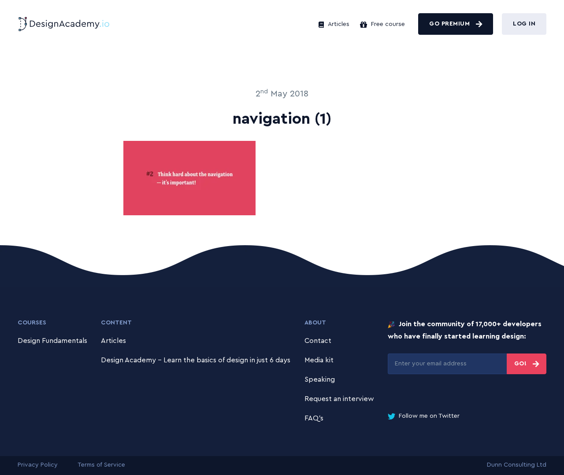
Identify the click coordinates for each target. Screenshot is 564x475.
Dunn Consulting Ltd (516, 465)
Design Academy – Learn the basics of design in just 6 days (195, 360)
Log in (524, 24)
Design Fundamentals (52, 340)
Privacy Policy (38, 465)
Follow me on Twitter (428, 416)
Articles (337, 24)
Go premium (450, 24)
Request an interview (339, 398)
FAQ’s (313, 418)
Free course (387, 24)
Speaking (319, 379)
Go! (521, 364)
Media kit (319, 360)
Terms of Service (101, 465)
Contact (317, 340)
